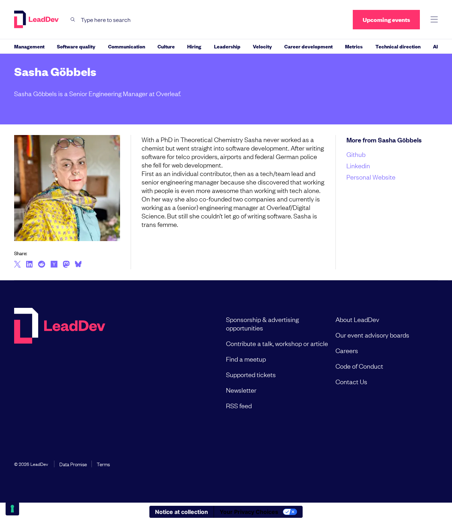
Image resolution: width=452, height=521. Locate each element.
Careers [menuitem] (346, 350)
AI (435, 46)
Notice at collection (181, 511)
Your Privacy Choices (249, 511)
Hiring (194, 46)
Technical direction (398, 46)
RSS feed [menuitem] (239, 405)
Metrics (354, 46)
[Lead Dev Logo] (37, 19)
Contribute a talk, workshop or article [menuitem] (277, 343)
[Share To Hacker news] (54, 264)
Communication (126, 46)
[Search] (73, 19)
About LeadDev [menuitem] (357, 319)
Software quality (76, 46)
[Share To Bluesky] (78, 265)
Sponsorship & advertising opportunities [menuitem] (262, 323)
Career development (308, 46)
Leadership (227, 46)
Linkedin (358, 165)
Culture (166, 46)
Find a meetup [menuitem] (246, 359)
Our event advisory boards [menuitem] (372, 334)
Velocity (262, 46)
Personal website (371, 176)
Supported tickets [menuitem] (251, 374)
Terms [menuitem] (103, 464)
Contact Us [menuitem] (351, 381)
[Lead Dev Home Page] (59, 362)
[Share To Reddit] (41, 265)
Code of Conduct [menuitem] (359, 366)
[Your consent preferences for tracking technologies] (12, 508)
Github (355, 154)
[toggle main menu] (434, 20)
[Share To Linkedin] (29, 264)
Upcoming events (386, 20)
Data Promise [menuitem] (73, 464)
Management (29, 46)
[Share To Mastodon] (66, 265)
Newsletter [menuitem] (241, 390)
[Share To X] (17, 264)
